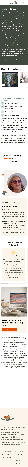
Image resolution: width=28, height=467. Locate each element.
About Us (17, 460)
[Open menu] (1, 2)
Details (13, 135)
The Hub (17, 463)
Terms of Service (6, 451)
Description (4, 135)
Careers (17, 457)
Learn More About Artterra (12, 60)
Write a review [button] (14, 161)
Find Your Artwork (10, 330)
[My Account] (23, 2)
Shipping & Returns (6, 457)
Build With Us (19, 451)
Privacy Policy (5, 454)
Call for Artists (19, 454)
